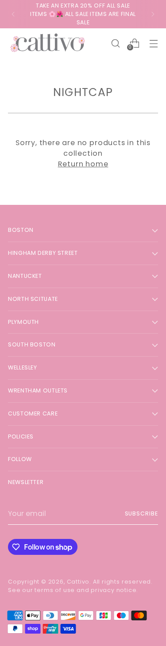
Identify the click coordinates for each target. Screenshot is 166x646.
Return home (83, 164)
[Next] (152, 14)
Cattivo (78, 581)
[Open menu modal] (153, 43)
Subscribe (141, 513)
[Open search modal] (115, 43)
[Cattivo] (48, 43)
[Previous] (13, 14)
